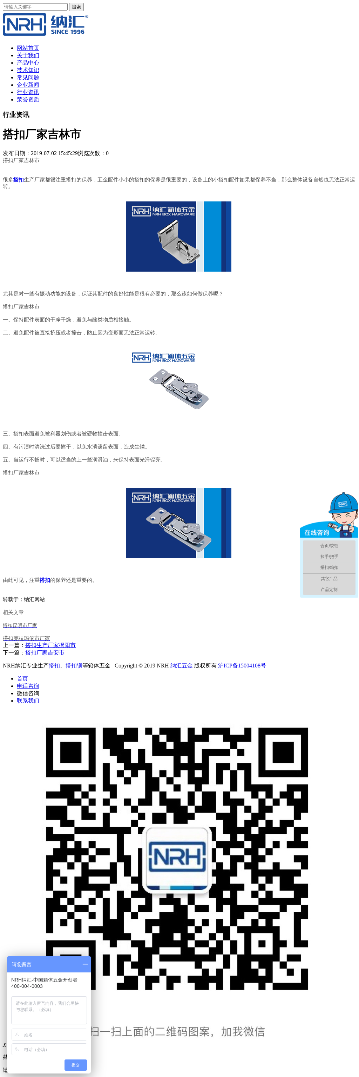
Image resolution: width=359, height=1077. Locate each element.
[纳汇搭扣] (45, 36)
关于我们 (28, 55)
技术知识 (28, 70)
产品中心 (28, 63)
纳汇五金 (181, 666)
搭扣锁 (74, 666)
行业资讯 (28, 92)
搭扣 (54, 666)
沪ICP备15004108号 (242, 666)
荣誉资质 (28, 99)
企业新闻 (28, 85)
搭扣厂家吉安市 (45, 653)
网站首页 (28, 48)
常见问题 (28, 77)
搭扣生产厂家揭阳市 (50, 645)
